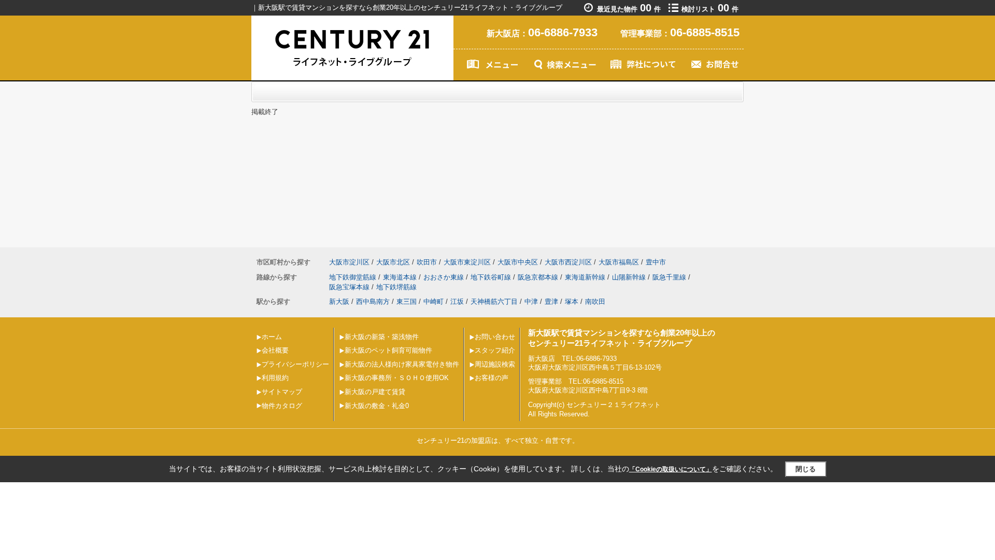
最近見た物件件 (629, 9)
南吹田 (595, 301)
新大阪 (339, 301)
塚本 (571, 301)
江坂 (457, 301)
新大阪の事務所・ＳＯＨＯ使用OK (397, 378)
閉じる (805, 469)
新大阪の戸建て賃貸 (375, 392)
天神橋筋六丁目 (494, 301)
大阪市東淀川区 (467, 262)
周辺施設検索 (495, 364)
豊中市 (656, 262)
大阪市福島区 (619, 262)
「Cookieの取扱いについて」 (670, 469)
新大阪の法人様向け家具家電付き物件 (402, 364)
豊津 (551, 301)
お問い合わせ (495, 337)
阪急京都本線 (538, 277)
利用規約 (275, 378)
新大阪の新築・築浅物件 (382, 337)
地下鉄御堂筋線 (352, 277)
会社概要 (275, 350)
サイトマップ (282, 392)
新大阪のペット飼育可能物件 (388, 350)
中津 (531, 301)
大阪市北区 (393, 262)
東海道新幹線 (585, 277)
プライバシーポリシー (295, 364)
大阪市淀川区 (349, 262)
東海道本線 (400, 277)
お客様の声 (491, 378)
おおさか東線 (443, 277)
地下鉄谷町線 (491, 277)
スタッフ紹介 (495, 350)
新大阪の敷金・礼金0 (377, 406)
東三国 (406, 301)
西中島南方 (373, 301)
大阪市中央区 (517, 262)
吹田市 (427, 262)
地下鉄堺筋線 (396, 287)
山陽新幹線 (629, 277)
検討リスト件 (709, 9)
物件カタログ (282, 406)
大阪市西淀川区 (568, 262)
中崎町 (433, 301)
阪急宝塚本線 (349, 287)
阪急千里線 (669, 277)
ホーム (272, 337)
